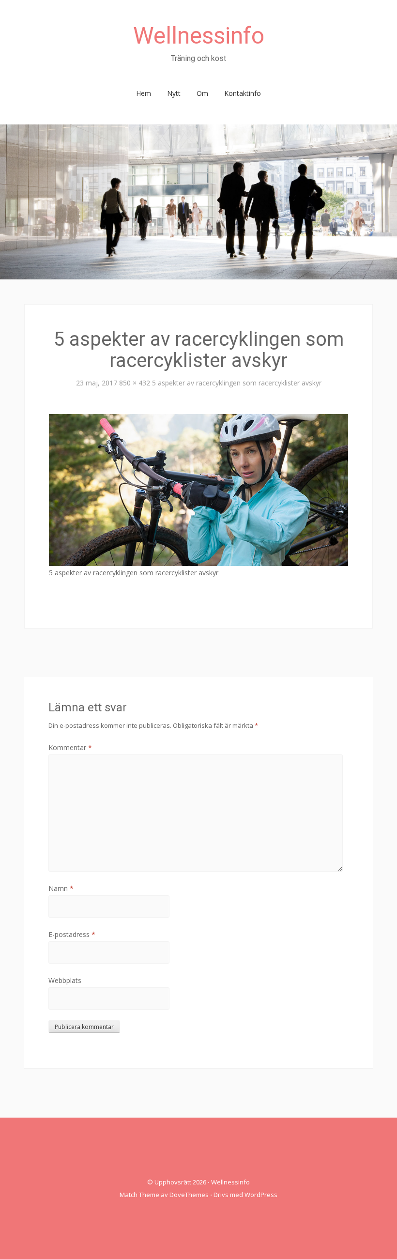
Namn (61, 888)
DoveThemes (189, 1194)
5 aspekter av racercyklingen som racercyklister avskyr (236, 382)
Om (202, 93)
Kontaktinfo (242, 93)
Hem (143, 93)
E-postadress (71, 934)
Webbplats (64, 980)
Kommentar (70, 747)
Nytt (174, 93)
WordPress (260, 1194)
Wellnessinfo (198, 35)
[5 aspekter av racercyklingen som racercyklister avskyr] (198, 489)
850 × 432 (134, 382)
